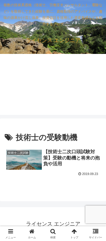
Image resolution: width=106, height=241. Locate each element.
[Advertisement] (53, 88)
